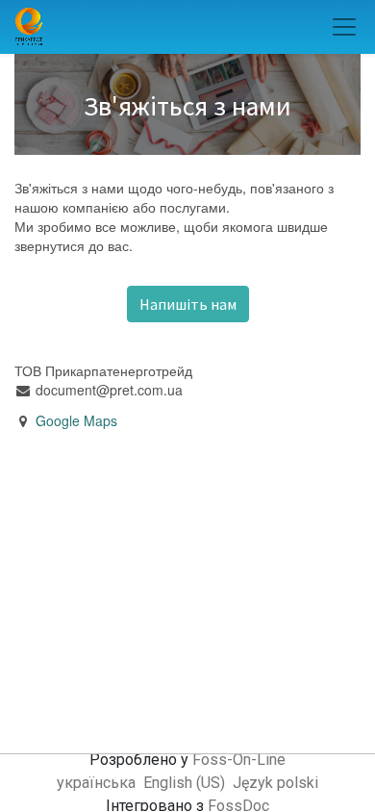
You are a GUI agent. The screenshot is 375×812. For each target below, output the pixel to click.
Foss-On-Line (239, 759)
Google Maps (76, 420)
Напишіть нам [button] (188, 304)
